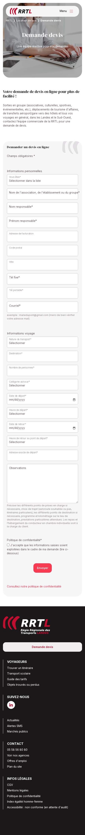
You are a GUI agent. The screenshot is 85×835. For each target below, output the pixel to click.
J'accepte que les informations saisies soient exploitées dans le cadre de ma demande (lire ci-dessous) (37, 549)
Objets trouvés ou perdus (23, 684)
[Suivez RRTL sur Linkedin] (12, 705)
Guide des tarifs (17, 679)
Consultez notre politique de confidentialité (34, 586)
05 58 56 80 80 (17, 749)
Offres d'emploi (17, 761)
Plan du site (14, 766)
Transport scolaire (18, 673)
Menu (67, 11)
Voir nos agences (18, 755)
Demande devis (42, 647)
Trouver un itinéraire (20, 668)
